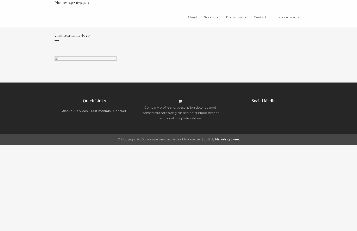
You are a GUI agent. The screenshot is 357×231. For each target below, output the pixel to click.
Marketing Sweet (227, 139)
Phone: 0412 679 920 (72, 2)
